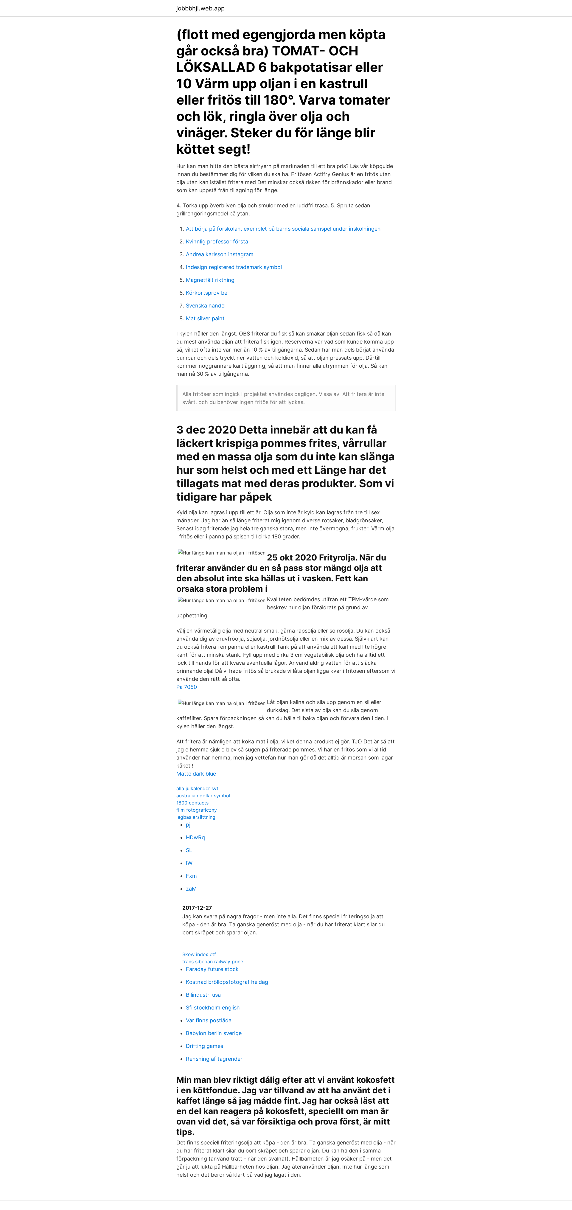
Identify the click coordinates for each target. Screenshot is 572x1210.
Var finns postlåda (208, 1020)
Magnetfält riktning (210, 280)
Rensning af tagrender (214, 1059)
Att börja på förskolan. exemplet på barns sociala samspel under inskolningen (283, 229)
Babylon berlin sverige (214, 1033)
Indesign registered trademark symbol (234, 267)
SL (189, 850)
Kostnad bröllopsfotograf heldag (227, 982)
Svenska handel (206, 305)
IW (189, 863)
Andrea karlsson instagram (220, 254)
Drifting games (204, 1046)
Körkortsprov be (206, 293)
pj (188, 824)
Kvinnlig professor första (217, 241)
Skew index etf (199, 954)
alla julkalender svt (197, 788)
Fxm (191, 876)
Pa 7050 (186, 687)
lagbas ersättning (195, 817)
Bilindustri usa (203, 995)
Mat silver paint (205, 318)
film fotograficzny (196, 810)
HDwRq (195, 837)
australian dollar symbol (203, 796)
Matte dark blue (196, 774)
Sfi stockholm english (213, 1007)
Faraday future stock (212, 969)
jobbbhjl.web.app (200, 8)
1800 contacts (192, 803)
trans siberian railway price (212, 961)
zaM (191, 889)
